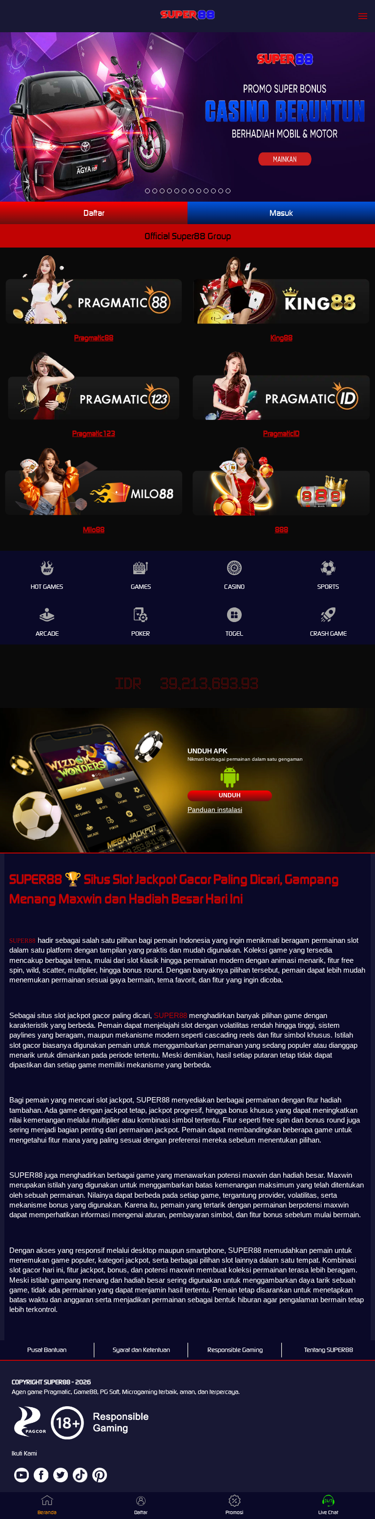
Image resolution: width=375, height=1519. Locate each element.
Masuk (281, 213)
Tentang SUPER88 (328, 1350)
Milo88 (93, 529)
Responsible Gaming (235, 1350)
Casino (234, 587)
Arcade (47, 633)
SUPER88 (22, 940)
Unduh (230, 795)
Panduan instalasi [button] (215, 809)
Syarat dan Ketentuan (141, 1350)
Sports (328, 587)
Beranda (47, 1512)
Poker (140, 633)
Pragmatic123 (93, 433)
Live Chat (328, 1512)
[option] (147, 190)
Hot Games (47, 587)
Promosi (234, 1512)
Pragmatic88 (93, 337)
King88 (281, 337)
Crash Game (328, 633)
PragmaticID (281, 433)
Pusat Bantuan (46, 1350)
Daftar (93, 213)
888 (281, 529)
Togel (234, 633)
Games (141, 587)
